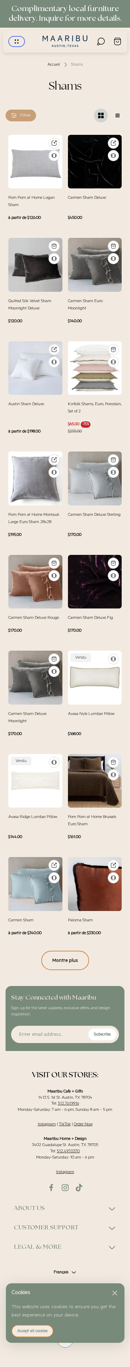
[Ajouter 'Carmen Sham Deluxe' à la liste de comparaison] (113, 155)
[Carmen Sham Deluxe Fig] (95, 582)
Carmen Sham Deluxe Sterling (94, 514)
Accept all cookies (32, 1330)
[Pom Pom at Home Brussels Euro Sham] (95, 781)
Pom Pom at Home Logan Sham (31, 201)
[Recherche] (101, 41)
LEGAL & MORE (37, 1247)
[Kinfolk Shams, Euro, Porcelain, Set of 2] (95, 368)
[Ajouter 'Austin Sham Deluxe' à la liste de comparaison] (54, 362)
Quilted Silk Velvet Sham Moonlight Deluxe (29, 304)
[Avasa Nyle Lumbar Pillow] (95, 678)
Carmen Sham (21, 920)
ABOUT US (29, 1208)
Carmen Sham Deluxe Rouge (33, 617)
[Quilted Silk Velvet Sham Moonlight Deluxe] (35, 265)
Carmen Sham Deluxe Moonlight (27, 717)
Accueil (53, 64)
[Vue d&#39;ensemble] (54, 143)
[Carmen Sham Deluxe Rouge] (35, 582)
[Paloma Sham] (95, 884)
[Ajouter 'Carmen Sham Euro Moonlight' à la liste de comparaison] (113, 258)
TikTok (65, 1124)
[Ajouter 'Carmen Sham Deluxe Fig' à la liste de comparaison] (113, 575)
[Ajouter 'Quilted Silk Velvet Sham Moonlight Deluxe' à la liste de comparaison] (54, 258)
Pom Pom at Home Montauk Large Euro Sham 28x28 (33, 518)
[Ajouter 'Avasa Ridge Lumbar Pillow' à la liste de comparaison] (54, 762)
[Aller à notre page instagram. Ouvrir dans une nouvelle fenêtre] (65, 1187)
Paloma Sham (80, 920)
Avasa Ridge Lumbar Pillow (32, 816)
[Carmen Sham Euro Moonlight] (95, 265)
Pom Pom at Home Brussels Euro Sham (92, 820)
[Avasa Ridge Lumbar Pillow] (35, 781)
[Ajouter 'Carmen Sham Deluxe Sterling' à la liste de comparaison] (113, 472)
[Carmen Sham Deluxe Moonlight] (35, 678)
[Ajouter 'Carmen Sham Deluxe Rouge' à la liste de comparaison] (54, 575)
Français (61, 1272)
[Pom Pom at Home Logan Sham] (35, 162)
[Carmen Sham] (35, 884)
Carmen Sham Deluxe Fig (90, 617)
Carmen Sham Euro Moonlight (85, 304)
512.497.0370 (68, 1151)
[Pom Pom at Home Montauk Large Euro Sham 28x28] (35, 478)
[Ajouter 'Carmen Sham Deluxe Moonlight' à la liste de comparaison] (54, 671)
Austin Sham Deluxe (26, 404)
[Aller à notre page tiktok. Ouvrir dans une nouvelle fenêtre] (79, 1187)
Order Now (83, 1124)
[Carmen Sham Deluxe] (95, 162)
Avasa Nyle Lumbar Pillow (91, 713)
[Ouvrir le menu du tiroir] (16, 41)
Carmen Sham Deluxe (87, 197)
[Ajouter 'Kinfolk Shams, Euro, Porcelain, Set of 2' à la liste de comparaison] (113, 362)
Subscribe (102, 1034)
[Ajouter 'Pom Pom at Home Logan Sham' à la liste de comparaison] (54, 155)
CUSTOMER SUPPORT (46, 1228)
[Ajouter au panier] (54, 246)
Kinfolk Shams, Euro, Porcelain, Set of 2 (95, 407)
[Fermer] (115, 1293)
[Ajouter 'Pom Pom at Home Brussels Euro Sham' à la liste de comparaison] (113, 774)
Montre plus (65, 960)
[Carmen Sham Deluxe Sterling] (95, 478)
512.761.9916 (68, 1103)
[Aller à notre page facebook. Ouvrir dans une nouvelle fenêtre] (51, 1187)
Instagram (47, 1124)
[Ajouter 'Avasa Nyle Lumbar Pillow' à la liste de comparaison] (113, 658)
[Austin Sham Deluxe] (35, 368)
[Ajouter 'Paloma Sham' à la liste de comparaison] (113, 877)
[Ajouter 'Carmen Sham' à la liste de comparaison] (54, 877)
